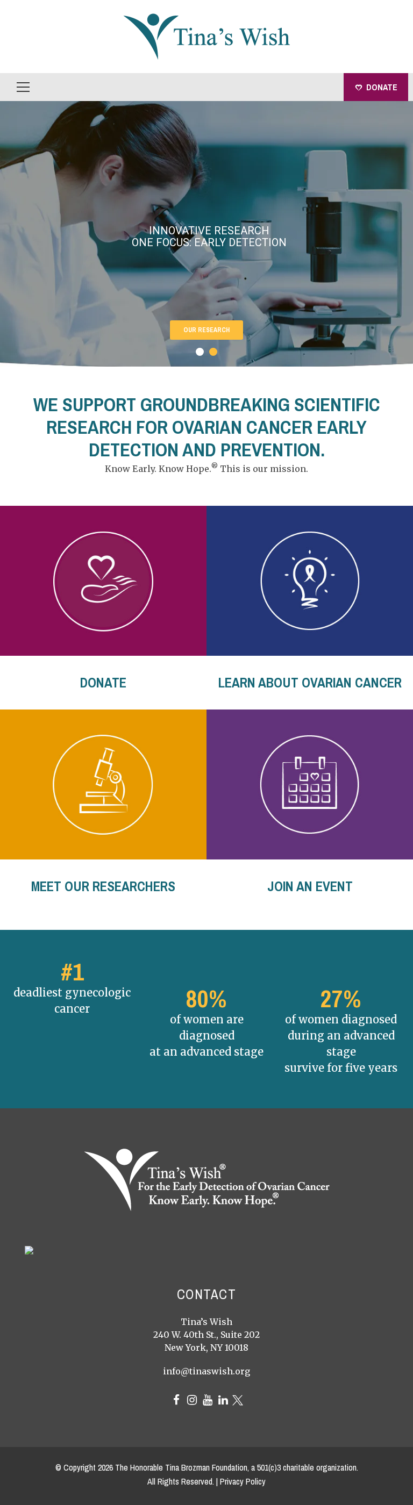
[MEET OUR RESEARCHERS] (103, 784)
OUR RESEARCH (206, 330)
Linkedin (223, 1400)
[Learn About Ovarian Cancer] (309, 581)
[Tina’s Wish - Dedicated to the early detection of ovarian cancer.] (206, 35)
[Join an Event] (309, 784)
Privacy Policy (243, 1481)
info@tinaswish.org (206, 1371)
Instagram (192, 1400)
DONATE (381, 87)
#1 (72, 971)
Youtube (207, 1400)
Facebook (176, 1400)
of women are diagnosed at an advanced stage (206, 1035)
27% (341, 998)
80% (206, 998)
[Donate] (103, 581)
